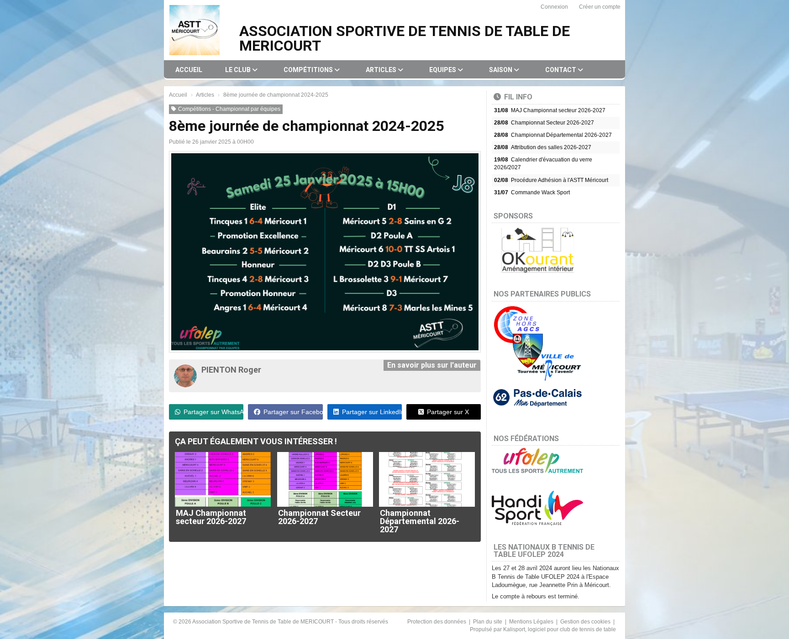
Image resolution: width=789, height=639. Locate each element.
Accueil (188, 69)
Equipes (443, 69)
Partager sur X (448, 412)
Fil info (518, 97)
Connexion (554, 7)
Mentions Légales (532, 621)
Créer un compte (600, 7)
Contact (561, 69)
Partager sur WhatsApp (213, 412)
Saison (501, 69)
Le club (238, 69)
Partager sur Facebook (292, 412)
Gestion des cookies (586, 621)
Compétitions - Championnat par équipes (229, 109)
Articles (382, 69)
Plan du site (488, 621)
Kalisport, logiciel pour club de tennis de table (559, 629)
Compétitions (309, 69)
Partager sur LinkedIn (372, 412)
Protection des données (437, 621)
